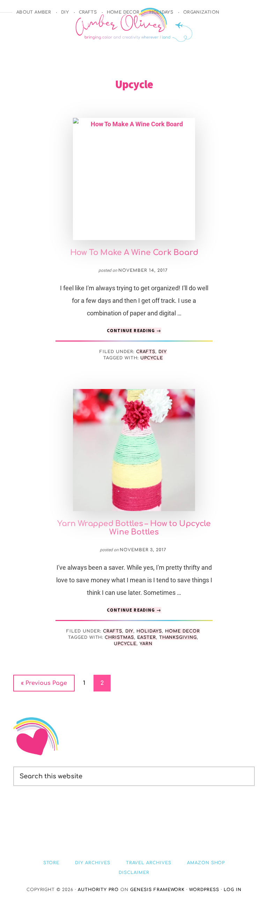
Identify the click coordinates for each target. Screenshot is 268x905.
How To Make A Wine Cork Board (134, 252)
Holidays (149, 631)
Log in (232, 889)
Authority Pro (98, 889)
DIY (162, 351)
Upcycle (151, 358)
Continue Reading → (134, 331)
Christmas (119, 637)
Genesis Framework (157, 889)
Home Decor (182, 631)
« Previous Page (44, 685)
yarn (146, 643)
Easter (146, 637)
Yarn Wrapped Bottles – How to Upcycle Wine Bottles (134, 527)
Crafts (145, 351)
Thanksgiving (178, 637)
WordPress (204, 889)
